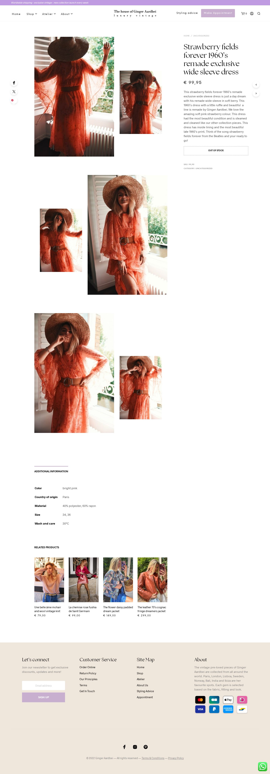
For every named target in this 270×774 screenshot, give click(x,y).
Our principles (88, 679)
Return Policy (88, 673)
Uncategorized (201, 36)
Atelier (47, 14)
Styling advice (187, 13)
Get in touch (87, 691)
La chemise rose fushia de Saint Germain (82, 609)
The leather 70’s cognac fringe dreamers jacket (152, 609)
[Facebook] (13, 82)
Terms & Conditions (153, 758)
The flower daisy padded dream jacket (118, 609)
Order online (87, 667)
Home (16, 14)
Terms (83, 685)
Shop (30, 14)
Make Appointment (218, 13)
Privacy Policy (176, 758)
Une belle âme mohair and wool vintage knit (47, 609)
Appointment (145, 697)
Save (14, 101)
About (65, 14)
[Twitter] (13, 91)
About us (142, 685)
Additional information (51, 471)
